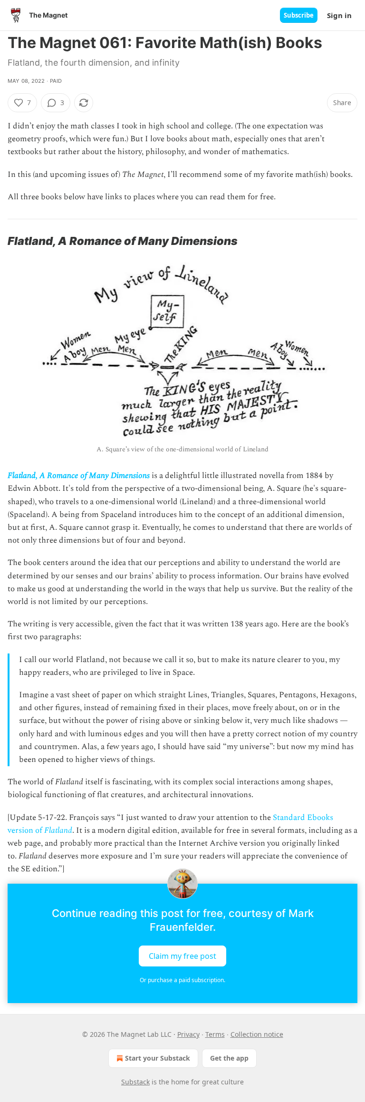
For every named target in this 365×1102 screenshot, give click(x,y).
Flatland (58, 830)
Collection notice (257, 1034)
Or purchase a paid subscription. (182, 980)
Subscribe (299, 15)
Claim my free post (182, 955)
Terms (215, 1034)
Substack (135, 1081)
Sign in (339, 15)
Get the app (229, 1058)
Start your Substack (157, 1058)
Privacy (188, 1034)
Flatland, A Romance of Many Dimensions (79, 475)
